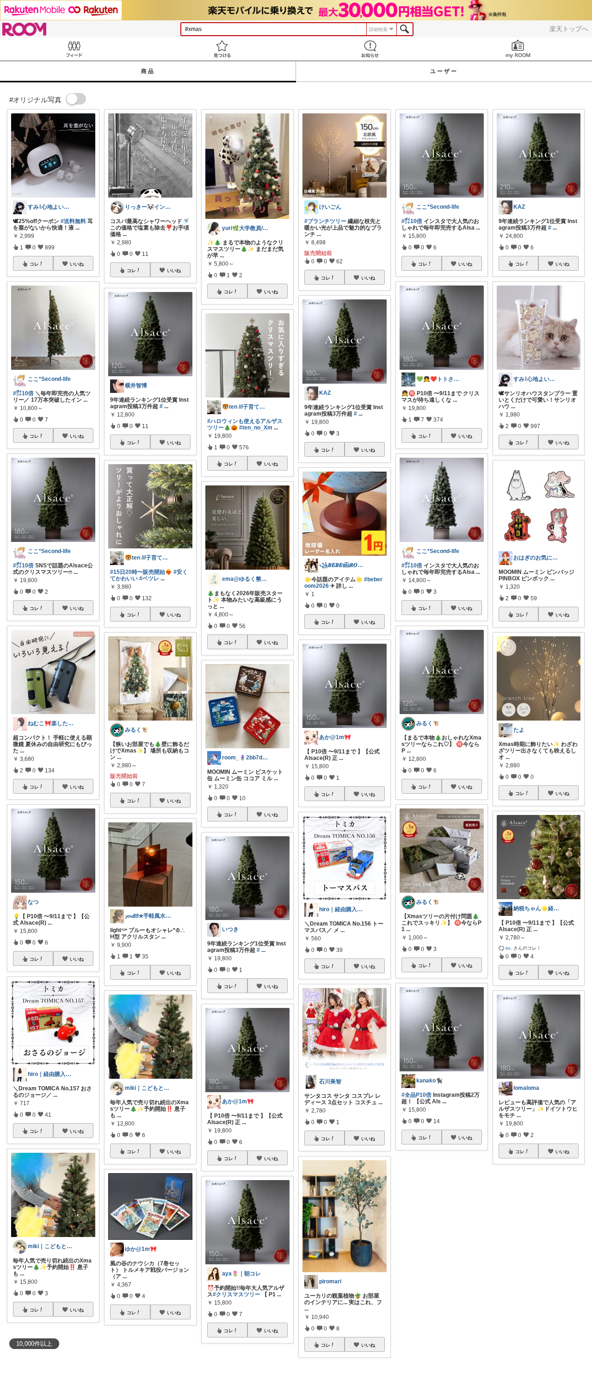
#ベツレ (149, 578)
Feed (74, 48)
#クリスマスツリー (236, 1294)
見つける (222, 48)
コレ (34, 263)
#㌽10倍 (23, 393)
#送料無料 (73, 221)
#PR (504, 1281)
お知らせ (370, 48)
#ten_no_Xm (255, 427)
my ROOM (518, 48)
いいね (77, 263)
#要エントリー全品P (447, 1273)
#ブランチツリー (325, 221)
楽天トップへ (568, 28)
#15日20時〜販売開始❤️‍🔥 (141, 572)
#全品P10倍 (416, 1095)
